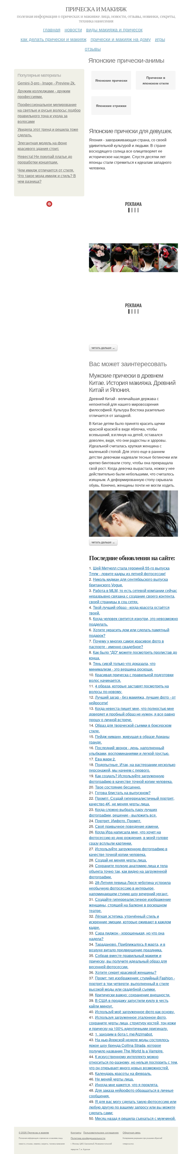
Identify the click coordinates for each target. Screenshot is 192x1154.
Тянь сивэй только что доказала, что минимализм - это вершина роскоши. (122, 666)
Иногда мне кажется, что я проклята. (126, 1084)
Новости (73, 29)
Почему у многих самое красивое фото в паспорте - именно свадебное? (126, 643)
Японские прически (111, 80)
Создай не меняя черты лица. (121, 860)
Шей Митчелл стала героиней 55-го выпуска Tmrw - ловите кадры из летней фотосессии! (129, 570)
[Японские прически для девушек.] (133, 257)
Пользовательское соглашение (101, 1132)
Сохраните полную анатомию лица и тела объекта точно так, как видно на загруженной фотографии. (128, 871)
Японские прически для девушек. (130, 131)
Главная (51, 29)
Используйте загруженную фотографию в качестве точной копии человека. (128, 851)
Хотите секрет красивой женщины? (125, 972)
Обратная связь (131, 1132)
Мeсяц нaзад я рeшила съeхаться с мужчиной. (135, 1118)
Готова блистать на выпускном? (123, 792)
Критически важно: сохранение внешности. (132, 994)
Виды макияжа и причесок (114, 29)
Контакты (76, 1132)
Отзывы (93, 48)
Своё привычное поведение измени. (127, 826)
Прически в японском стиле (156, 80)
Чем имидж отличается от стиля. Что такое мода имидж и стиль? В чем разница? (47, 175)
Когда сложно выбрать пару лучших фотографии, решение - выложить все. (123, 812)
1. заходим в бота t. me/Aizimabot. (124, 1034)
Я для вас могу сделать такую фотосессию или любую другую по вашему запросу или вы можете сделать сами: (132, 1107)
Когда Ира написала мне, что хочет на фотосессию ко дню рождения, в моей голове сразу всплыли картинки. (128, 837)
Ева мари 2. (105, 759)
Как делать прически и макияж (53, 39)
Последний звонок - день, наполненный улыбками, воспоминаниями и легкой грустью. (129, 750)
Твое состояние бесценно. (118, 787)
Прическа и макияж (96, 9)
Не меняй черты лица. (114, 1079)
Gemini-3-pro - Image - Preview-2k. (46, 83)
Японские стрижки (111, 105)
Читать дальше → (103, 348)
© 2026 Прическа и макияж (34, 1132)
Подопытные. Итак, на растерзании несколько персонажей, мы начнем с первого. (132, 767)
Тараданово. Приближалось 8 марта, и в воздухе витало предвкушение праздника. (127, 947)
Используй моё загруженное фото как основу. (135, 1011)
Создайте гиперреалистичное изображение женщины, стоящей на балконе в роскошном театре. (130, 905)
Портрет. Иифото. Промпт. (118, 820)
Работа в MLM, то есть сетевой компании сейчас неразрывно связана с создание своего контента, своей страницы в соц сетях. (133, 596)
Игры (160, 39)
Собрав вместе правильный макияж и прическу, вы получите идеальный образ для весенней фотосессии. (128, 961)
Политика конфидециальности (88, 1138)
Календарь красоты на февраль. (123, 1073)
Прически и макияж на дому (121, 39)
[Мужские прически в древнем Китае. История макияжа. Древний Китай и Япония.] (133, 513)
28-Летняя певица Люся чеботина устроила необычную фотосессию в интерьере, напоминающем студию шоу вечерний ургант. (130, 888)
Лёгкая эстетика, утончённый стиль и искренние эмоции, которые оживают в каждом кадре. (130, 921)
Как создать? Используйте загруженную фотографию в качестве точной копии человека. (131, 778)
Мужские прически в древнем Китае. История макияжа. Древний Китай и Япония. (132, 382)
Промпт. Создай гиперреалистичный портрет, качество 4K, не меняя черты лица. (131, 801)
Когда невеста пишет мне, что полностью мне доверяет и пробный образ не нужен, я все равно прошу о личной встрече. (132, 714)
